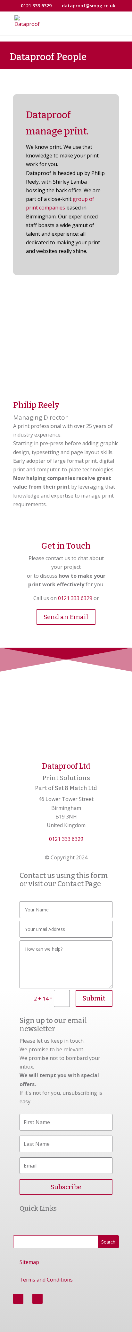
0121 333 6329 (75, 598)
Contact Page (79, 883)
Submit (94, 998)
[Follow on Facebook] (18, 1299)
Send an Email (66, 617)
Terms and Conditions (46, 1279)
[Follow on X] (37, 1299)
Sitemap (29, 1262)
